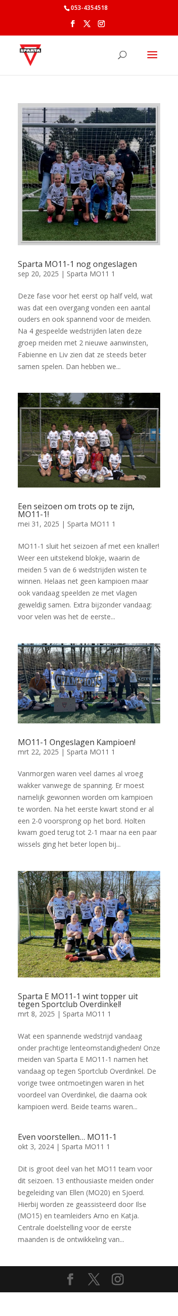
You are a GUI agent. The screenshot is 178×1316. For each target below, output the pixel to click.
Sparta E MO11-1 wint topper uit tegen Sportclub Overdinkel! (78, 1000)
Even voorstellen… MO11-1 (67, 1136)
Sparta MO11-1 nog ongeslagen (77, 264)
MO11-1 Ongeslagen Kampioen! (76, 742)
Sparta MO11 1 (91, 273)
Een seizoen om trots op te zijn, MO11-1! (76, 510)
